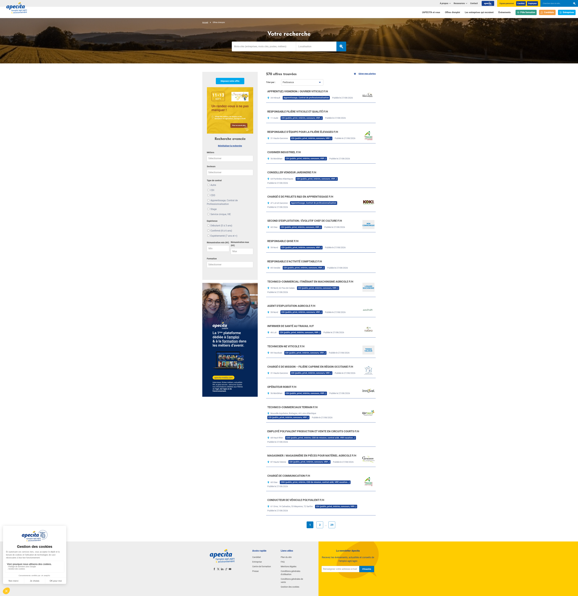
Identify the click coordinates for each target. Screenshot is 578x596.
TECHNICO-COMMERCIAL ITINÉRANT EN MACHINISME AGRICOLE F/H (310, 281)
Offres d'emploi (452, 12)
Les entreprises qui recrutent (479, 12)
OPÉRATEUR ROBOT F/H (281, 386)
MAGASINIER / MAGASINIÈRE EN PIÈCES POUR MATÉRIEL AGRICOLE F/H (311, 455)
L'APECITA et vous (431, 12)
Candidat (521, 3)
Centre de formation (261, 566)
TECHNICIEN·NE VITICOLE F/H (286, 346)
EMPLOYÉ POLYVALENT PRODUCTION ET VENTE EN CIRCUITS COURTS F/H (313, 431)
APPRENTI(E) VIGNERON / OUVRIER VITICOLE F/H (297, 91)
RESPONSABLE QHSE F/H (282, 241)
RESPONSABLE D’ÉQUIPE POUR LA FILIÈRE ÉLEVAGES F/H (302, 131)
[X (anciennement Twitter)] (218, 569)
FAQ (283, 562)
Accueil (205, 22)
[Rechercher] (574, 3)
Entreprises (568, 12)
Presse (255, 571)
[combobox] (316, 46)
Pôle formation (527, 12)
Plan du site (286, 557)
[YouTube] (230, 569)
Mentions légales (288, 566)
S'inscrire (366, 569)
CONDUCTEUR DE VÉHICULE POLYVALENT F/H (295, 500)
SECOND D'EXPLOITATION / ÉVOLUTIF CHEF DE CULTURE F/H (304, 220)
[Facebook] (214, 569)
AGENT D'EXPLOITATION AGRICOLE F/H (291, 305)
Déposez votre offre (230, 81)
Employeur (532, 3)
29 (331, 524)
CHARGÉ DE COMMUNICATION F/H (288, 475)
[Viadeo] (226, 569)
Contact (474, 3)
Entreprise (257, 562)
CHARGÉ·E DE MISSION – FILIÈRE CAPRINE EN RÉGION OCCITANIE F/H (310, 366)
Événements (504, 12)
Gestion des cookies (290, 587)
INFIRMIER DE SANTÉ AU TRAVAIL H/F (290, 326)
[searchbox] (554, 3)
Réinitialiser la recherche (230, 146)
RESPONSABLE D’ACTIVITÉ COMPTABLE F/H (294, 261)
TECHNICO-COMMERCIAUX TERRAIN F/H (292, 407)
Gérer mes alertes (367, 73)
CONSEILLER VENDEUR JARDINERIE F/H (291, 172)
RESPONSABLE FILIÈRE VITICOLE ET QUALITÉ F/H (297, 111)
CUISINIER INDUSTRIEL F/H (284, 152)
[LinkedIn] (222, 569)
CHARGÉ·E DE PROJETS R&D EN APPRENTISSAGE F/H (300, 196)
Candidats (549, 12)
